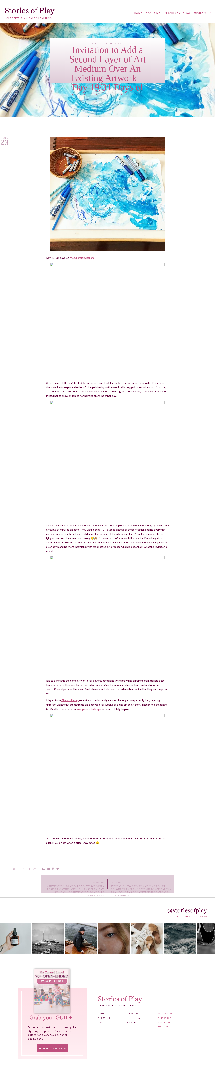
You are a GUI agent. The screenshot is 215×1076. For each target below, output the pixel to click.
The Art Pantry (70, 700)
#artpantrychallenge (89, 709)
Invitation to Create (107, 44)
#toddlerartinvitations (82, 258)
